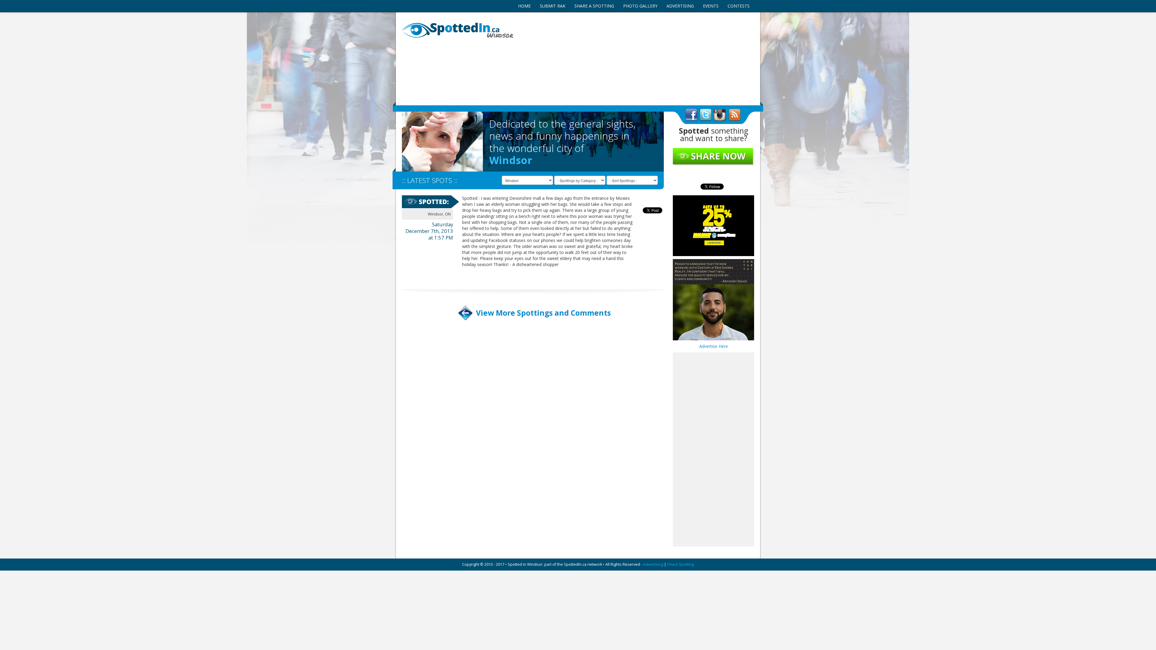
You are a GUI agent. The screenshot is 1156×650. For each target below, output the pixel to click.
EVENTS (711, 6)
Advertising (653, 564)
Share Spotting (680, 564)
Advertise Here (713, 346)
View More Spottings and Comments (543, 313)
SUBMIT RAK (552, 6)
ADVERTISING (680, 6)
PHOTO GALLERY (640, 6)
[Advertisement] (638, 59)
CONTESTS (739, 6)
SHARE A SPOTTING (594, 6)
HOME (524, 6)
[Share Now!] (713, 156)
